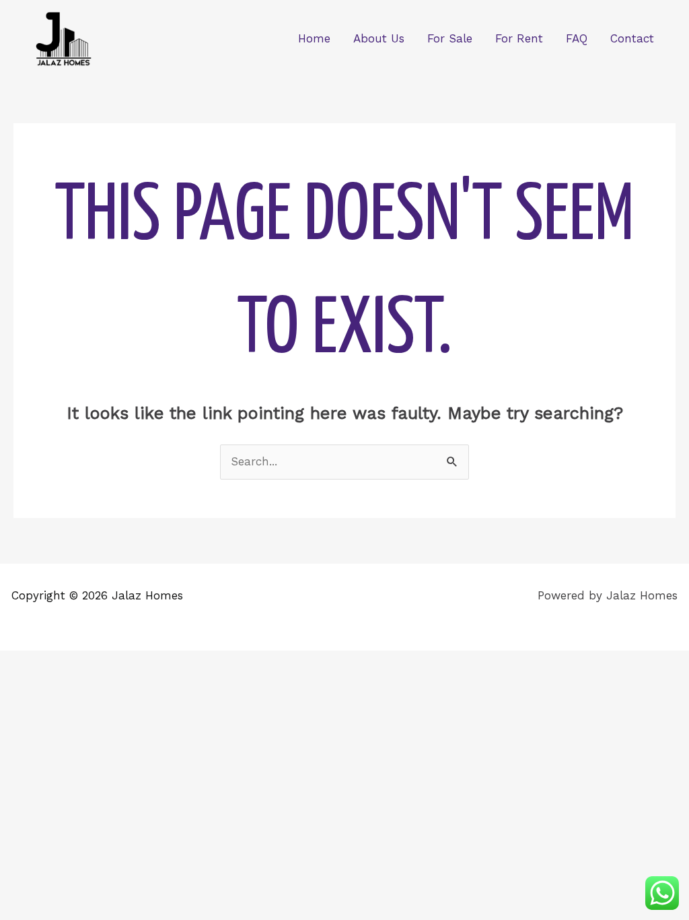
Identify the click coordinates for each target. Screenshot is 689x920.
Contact (632, 38)
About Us (378, 38)
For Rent (519, 38)
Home (314, 38)
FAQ (576, 38)
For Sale (449, 38)
